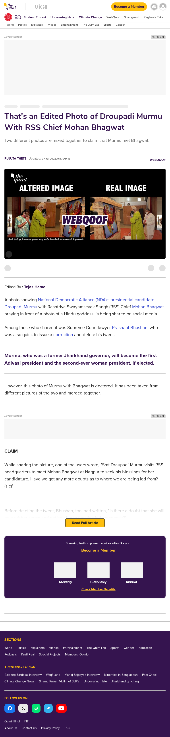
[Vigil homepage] (42, 9)
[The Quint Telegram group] (48, 709)
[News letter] (154, 7)
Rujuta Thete (15, 158)
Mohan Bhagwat (148, 307)
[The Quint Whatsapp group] (36, 709)
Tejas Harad (35, 286)
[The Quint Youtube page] (61, 709)
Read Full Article (85, 523)
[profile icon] (163, 7)
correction (63, 334)
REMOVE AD (158, 37)
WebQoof (158, 160)
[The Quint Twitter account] (23, 709)
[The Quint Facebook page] (9, 709)
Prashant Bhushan (129, 327)
